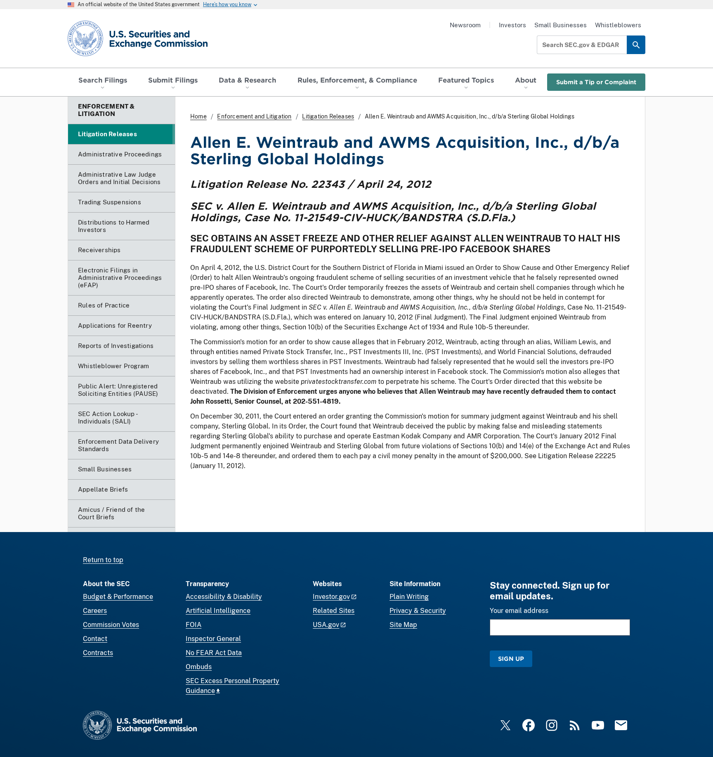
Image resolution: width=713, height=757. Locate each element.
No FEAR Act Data (214, 653)
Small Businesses (560, 24)
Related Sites (333, 611)
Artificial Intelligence (218, 611)
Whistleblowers (618, 24)
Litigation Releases (328, 116)
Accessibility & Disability (224, 597)
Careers (95, 611)
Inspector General (213, 639)
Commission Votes (111, 625)
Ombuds (199, 667)
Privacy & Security (418, 611)
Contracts (98, 653)
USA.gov (326, 625)
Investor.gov (331, 597)
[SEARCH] (636, 44)
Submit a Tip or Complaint (596, 81)
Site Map (403, 625)
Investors (512, 24)
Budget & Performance (118, 597)
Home (198, 116)
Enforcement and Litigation (254, 116)
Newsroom (465, 24)
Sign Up (511, 658)
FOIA (193, 625)
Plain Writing (409, 597)
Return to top (103, 560)
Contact (95, 639)
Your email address (519, 611)
